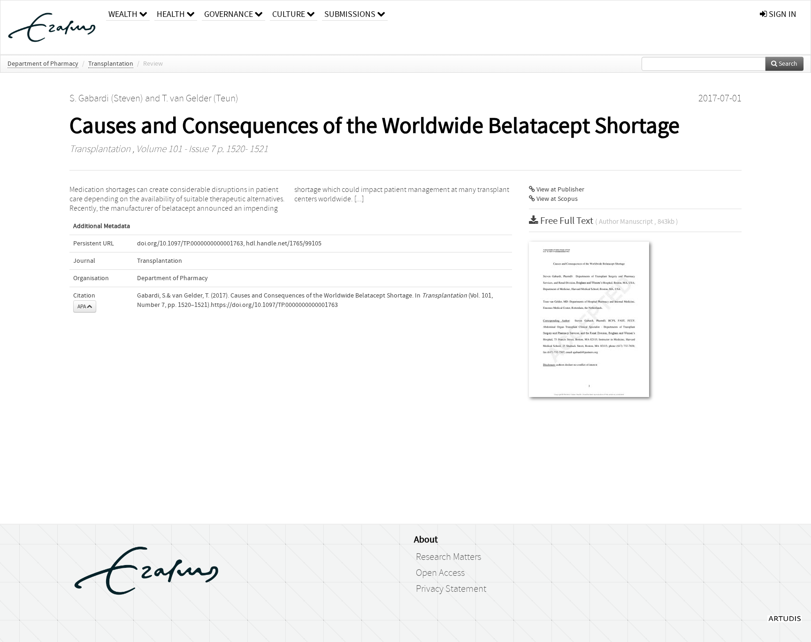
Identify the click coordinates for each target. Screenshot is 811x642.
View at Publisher (559, 189)
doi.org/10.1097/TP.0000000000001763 (190, 243)
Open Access (440, 573)
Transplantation (110, 64)
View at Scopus (556, 199)
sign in (781, 14)
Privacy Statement (451, 589)
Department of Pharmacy (43, 64)
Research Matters (448, 557)
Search (787, 64)
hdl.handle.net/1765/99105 (283, 243)
